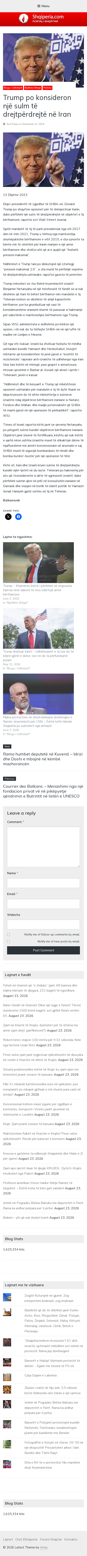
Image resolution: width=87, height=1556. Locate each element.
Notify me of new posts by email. (59, 941)
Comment (15, 822)
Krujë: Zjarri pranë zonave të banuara (28, 1124)
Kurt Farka (12, 124)
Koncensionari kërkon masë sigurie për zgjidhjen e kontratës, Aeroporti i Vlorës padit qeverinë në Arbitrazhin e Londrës (37, 1109)
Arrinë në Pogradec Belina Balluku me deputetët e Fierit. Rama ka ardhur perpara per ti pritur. (51, 1407)
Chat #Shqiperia (26, 1539)
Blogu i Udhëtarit (13, 87)
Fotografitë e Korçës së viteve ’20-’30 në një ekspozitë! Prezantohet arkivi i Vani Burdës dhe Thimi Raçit (53, 1447)
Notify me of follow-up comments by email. (52, 934)
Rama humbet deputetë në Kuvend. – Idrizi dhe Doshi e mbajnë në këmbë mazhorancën (43, 758)
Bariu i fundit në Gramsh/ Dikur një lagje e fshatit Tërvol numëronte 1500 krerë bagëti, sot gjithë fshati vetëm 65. (42, 1010)
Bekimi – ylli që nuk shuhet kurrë (26, 1217)
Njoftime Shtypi (33, 87)
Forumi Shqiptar (51, 1539)
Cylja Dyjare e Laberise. (40, 1375)
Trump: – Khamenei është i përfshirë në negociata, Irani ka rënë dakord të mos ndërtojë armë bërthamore (37, 590)
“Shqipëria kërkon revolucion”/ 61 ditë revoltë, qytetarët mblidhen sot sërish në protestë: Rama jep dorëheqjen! (53, 1345)
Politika (48, 87)
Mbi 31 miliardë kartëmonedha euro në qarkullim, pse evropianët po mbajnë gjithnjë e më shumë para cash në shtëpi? (42, 1089)
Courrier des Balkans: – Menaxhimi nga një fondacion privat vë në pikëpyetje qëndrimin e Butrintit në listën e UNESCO (43, 791)
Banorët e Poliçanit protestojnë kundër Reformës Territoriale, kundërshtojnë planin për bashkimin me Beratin (52, 1427)
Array (43, 1547)
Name (12, 873)
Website (13, 915)
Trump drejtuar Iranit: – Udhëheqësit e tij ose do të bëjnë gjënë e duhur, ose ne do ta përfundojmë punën (38, 656)
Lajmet (8, 1539)
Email (12, 894)
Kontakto (70, 1539)
